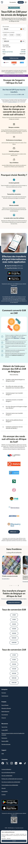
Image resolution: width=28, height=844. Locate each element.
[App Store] (14, 279)
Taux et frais (4, 727)
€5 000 (18, 35)
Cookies (4, 794)
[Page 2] (12, 585)
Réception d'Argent (6, 708)
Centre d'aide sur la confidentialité (10, 785)
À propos (4, 692)
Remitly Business (5, 711)
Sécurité (4, 788)
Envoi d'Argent (5, 705)
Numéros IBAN (5, 741)
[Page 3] (14, 585)
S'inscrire (21, 2)
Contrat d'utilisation (6, 769)
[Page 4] (15, 585)
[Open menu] (25, 2)
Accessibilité (5, 791)
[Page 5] (17, 585)
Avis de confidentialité (7, 775)
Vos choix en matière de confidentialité (11, 782)
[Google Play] (14, 273)
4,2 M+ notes (15, 266)
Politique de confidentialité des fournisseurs (12, 778)
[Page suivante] (18, 586)
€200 (5, 35)
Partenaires (4, 738)
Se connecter (13, 2)
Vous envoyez (6, 26)
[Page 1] (11, 585)
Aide (3, 753)
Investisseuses (5, 695)
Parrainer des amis (6, 744)
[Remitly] (2, 2)
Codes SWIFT (5, 730)
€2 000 (11, 35)
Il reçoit (4, 38)
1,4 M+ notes (14, 268)
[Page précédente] (9, 586)
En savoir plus (6, 578)
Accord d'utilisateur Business (8, 772)
